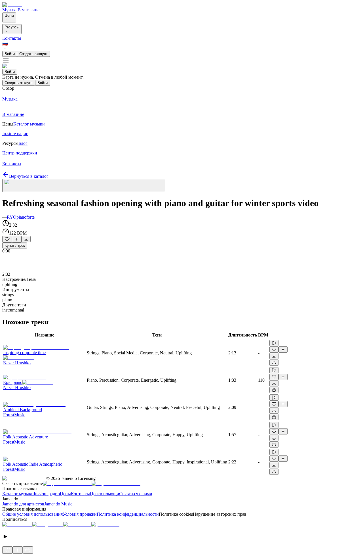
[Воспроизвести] (273, 343)
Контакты (11, 38)
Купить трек (15, 245)
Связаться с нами (135, 493)
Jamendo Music (58, 503)
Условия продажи (80, 514)
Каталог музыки (18, 493)
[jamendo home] (12, 4)
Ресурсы (12, 27)
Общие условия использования (32, 514)
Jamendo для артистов (23, 503)
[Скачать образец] (26, 239)
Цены (9, 15)
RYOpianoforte (21, 217)
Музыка (10, 9)
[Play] (83, 185)
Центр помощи (104, 493)
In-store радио (47, 493)
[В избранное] (7, 239)
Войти (10, 54)
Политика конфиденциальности (128, 514)
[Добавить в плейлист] (17, 239)
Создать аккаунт (33, 54)
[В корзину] (273, 362)
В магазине (28, 9)
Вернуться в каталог (28, 176)
